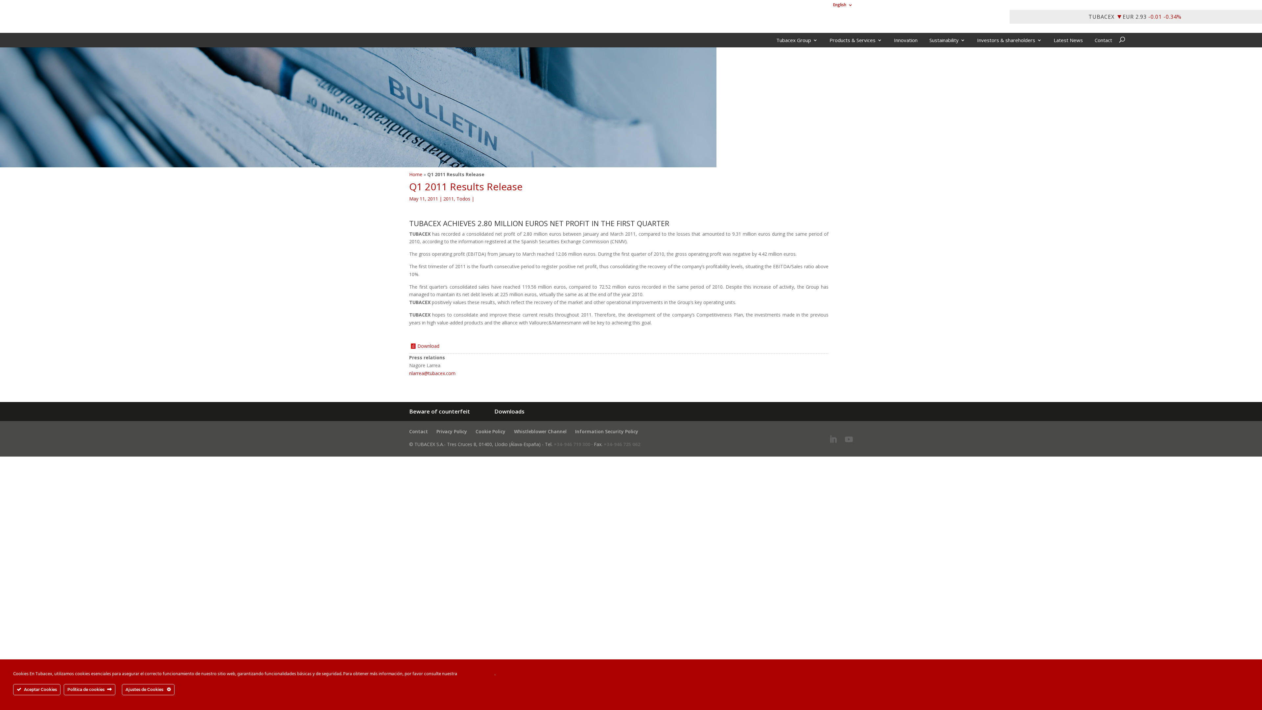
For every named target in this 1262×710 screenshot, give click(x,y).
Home (415, 174)
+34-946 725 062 (622, 444)
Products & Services (853, 40)
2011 (448, 199)
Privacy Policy (451, 431)
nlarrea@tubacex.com (432, 373)
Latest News (1068, 40)
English (839, 5)
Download (428, 346)
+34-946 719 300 (572, 444)
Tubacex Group (793, 40)
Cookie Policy (490, 431)
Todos (463, 199)
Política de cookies (476, 674)
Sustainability (944, 40)
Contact (1103, 40)
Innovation (906, 40)
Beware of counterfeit (439, 411)
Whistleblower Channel (540, 431)
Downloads (509, 411)
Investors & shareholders (1006, 40)
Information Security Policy (606, 431)
